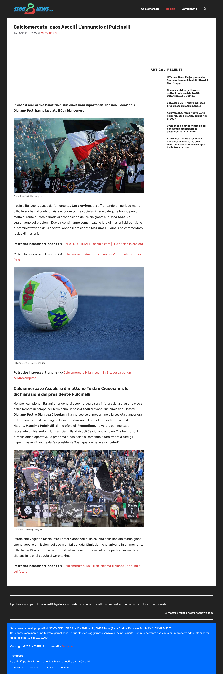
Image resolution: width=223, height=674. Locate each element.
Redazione (18, 667)
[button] (204, 9)
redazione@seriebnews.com (196, 612)
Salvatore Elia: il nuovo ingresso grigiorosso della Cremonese (186, 104)
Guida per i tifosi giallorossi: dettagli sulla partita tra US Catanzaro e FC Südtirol (183, 93)
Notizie (170, 8)
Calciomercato (150, 8)
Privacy (49, 667)
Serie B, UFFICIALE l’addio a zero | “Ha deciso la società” (104, 244)
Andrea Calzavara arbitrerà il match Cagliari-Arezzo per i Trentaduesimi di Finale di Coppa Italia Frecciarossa (186, 143)
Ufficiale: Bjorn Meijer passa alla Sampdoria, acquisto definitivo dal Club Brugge (187, 80)
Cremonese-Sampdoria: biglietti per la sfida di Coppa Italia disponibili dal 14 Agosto (186, 128)
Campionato (189, 8)
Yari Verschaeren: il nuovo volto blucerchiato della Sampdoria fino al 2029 (187, 115)
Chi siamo (34, 667)
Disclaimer (65, 667)
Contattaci (67, 646)
